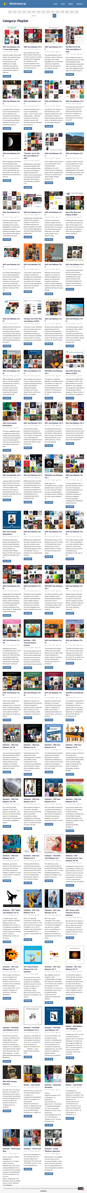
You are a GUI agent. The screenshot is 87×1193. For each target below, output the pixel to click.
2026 (76, 12)
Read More (43, 1191)
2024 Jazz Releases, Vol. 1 (33, 212)
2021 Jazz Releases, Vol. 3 (12, 475)
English (70, 4)
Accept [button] (80, 1188)
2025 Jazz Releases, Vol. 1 (75, 101)
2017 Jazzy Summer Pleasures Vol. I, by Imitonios (31, 969)
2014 (19, 12)
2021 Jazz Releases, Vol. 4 (75, 423)
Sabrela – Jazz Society (74, 1085)
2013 (14, 12)
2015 (24, 12)
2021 (52, 12)
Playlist (11, 51)
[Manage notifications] (83, 1189)
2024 (67, 12)
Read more (7, 76)
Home (55, 4)
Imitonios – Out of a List (32, 1149)
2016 (29, 12)
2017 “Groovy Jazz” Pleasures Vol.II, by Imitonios (73, 912)
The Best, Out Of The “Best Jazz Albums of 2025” (73, 49)
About (63, 4)
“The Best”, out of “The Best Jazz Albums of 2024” (31, 155)
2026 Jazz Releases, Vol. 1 (33, 47)
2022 (57, 12)
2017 (33, 12)
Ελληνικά (79, 4)
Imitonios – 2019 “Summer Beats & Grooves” (30, 642)
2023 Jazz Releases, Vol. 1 (75, 264)
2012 (10, 12)
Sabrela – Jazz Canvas (32, 1085)
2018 (38, 12)
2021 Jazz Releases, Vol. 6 (33, 423)
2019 (43, 12)
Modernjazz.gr (18, 3)
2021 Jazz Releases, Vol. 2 (33, 475)
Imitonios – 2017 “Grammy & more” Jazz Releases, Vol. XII (74, 858)
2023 (62, 12)
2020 (48, 12)
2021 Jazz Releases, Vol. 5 (54, 423)
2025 (72, 12)
